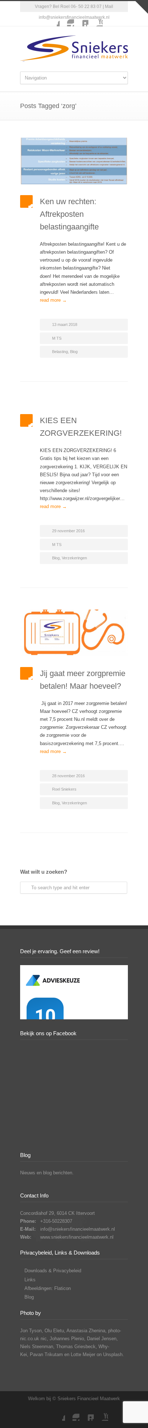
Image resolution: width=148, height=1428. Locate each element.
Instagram (67, 19)
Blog (74, 351)
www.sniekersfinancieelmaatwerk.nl (77, 1237)
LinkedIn (81, 19)
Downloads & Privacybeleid (52, 1270)
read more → (53, 300)
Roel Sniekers (64, 789)
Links (30, 1279)
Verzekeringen (74, 558)
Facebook (52, 19)
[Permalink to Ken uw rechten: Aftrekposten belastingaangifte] (74, 161)
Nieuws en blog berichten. (47, 1172)
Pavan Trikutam (46, 1354)
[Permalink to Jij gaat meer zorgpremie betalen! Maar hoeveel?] (74, 633)
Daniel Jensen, (102, 1338)
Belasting (60, 351)
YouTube (95, 19)
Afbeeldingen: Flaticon (47, 1288)
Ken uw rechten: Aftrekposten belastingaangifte (69, 214)
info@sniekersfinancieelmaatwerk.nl (77, 1229)
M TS (56, 338)
